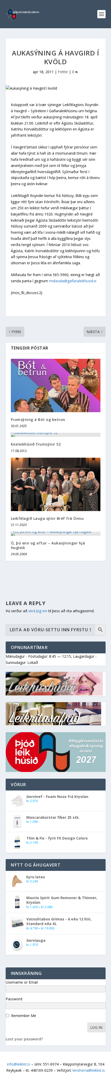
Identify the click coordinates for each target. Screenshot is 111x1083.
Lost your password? (24, 1039)
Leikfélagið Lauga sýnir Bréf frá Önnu (47, 518)
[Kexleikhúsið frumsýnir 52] (55, 435)
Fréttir (63, 71)
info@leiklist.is (18, 1064)
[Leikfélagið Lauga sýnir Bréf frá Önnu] (55, 484)
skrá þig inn (37, 610)
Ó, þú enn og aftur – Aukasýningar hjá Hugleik (48, 545)
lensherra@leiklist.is (89, 1070)
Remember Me (23, 1015)
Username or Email (22, 982)
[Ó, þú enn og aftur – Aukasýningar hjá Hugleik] (55, 534)
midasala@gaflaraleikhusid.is (73, 280)
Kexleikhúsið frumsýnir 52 (36, 444)
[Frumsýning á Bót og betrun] (55, 385)
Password (14, 998)
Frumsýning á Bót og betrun (38, 419)
